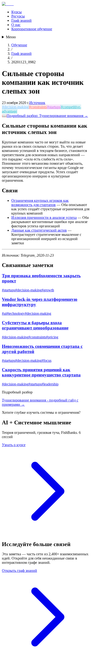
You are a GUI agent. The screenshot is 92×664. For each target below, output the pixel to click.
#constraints (38, 107)
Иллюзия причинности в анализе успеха (44, 218)
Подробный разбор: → (47, 116)
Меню (11, 37)
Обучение (19, 45)
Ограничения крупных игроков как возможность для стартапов (40, 202)
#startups (53, 107)
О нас (16, 25)
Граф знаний (21, 20)
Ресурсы (18, 16)
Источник (37, 103)
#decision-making (15, 107)
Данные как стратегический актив (39, 230)
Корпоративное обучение (31, 29)
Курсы (16, 12)
